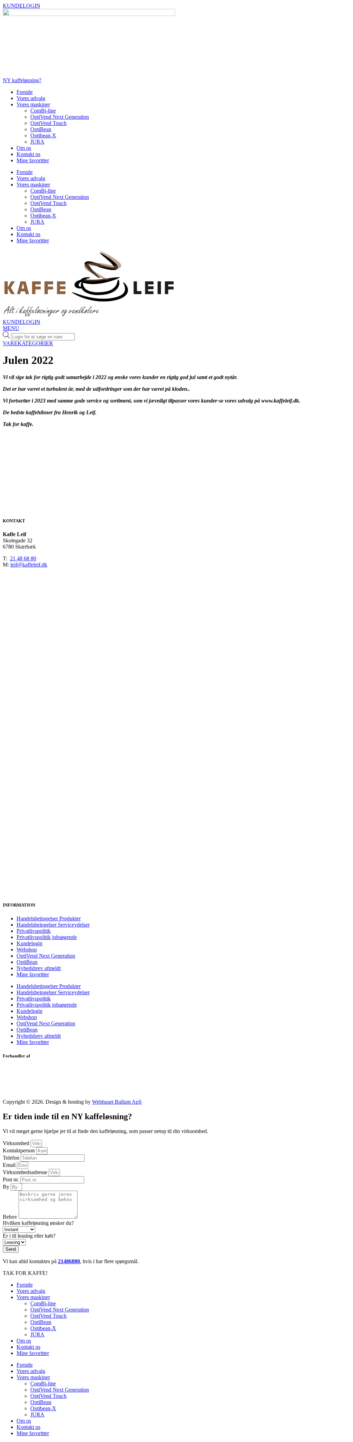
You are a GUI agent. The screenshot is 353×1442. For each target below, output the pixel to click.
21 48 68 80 (23, 558)
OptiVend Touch (48, 123)
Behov (11, 1217)
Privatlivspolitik (34, 931)
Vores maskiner (33, 104)
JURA (37, 142)
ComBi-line (43, 111)
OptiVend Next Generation (59, 117)
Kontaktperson (19, 1150)
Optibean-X (43, 135)
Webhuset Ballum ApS (117, 1102)
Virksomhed (17, 1143)
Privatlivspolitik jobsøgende (47, 937)
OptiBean (40, 129)
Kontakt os (28, 154)
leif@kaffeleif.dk (28, 565)
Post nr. (11, 1179)
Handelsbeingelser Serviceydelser (53, 925)
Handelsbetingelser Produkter (49, 918)
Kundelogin (29, 943)
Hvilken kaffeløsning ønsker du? (38, 1223)
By (7, 1187)
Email (10, 1165)
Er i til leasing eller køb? (29, 1236)
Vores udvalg (31, 98)
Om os (24, 148)
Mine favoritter (33, 160)
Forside (25, 92)
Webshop (27, 949)
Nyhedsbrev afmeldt (39, 968)
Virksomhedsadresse (26, 1172)
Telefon (12, 1158)
